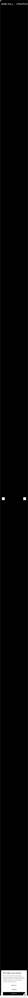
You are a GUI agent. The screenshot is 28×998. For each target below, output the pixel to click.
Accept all (14, 993)
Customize (14, 989)
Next (24, 498)
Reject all (14, 985)
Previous (3, 498)
